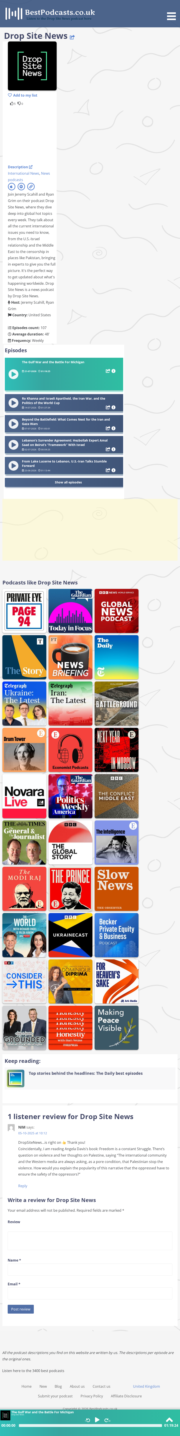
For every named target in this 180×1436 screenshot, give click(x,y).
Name (14, 1260)
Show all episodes (68, 482)
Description (18, 167)
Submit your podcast (55, 1396)
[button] (173, 11)
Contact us (101, 1386)
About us (77, 1386)
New (43, 1386)
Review (14, 1221)
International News (23, 173)
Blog (58, 1386)
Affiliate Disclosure (126, 1396)
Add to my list (25, 95)
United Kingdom (146, 1386)
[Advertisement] (43, 134)
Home (27, 1386)
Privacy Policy (92, 1396)
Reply (22, 1185)
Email (14, 1284)
